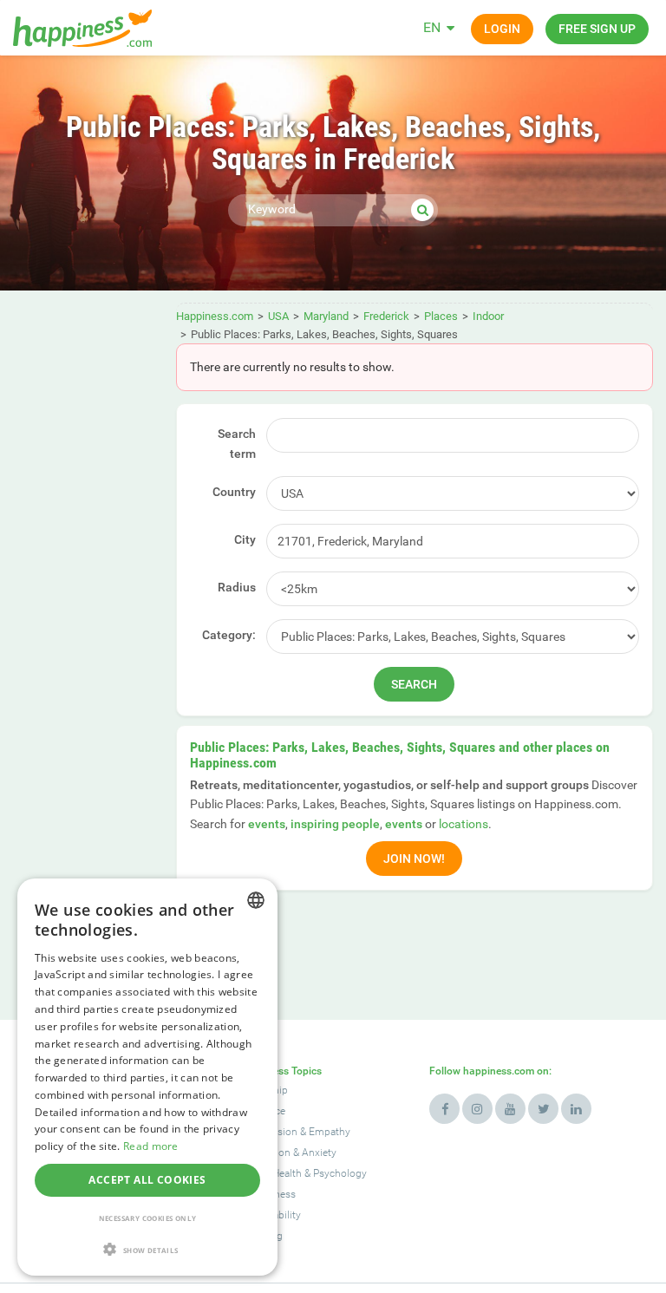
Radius (237, 587)
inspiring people (335, 824)
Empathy (329, 1132)
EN (432, 27)
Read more (151, 1146)
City (245, 539)
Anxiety (319, 1152)
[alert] (147, 1077)
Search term (237, 443)
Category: (229, 635)
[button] (147, 1249)
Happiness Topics (280, 1071)
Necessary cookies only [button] (148, 1218)
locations (463, 824)
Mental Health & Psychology (302, 1173)
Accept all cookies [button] (147, 1179)
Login (502, 29)
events (266, 824)
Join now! (414, 858)
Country (234, 492)
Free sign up (597, 29)
